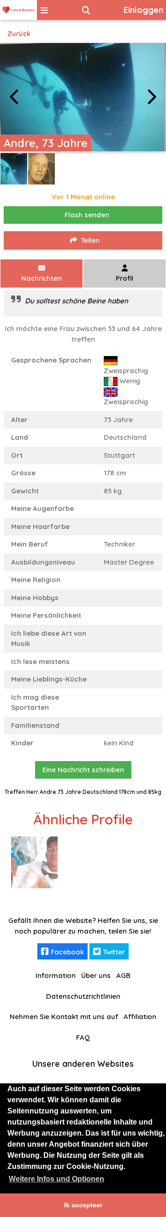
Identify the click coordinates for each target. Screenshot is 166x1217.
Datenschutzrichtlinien (83, 996)
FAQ (83, 1037)
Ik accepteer (83, 1205)
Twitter (114, 951)
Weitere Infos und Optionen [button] (56, 1179)
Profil (124, 278)
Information (56, 975)
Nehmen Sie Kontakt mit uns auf (64, 1016)
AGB (123, 975)
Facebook (67, 951)
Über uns (96, 975)
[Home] (18, 10)
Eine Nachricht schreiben (83, 769)
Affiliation (140, 1016)
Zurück (18, 33)
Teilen (90, 240)
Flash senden (87, 214)
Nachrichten (41, 278)
